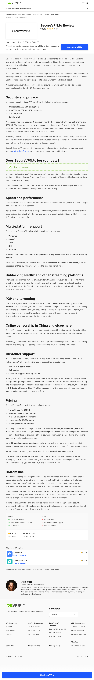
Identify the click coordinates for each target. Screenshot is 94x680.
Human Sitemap (34, 646)
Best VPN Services (21, 17)
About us (74, 642)
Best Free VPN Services (54, 624)
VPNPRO (13, 656)
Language (54, 608)
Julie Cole (26, 581)
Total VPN (9, 634)
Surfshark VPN (10, 630)
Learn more (54, 14)
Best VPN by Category (36, 623)
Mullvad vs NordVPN (77, 630)
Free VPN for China (55, 633)
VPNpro (8, 17)
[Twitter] (21, 656)
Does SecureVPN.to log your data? (19, 8)
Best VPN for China (34, 630)
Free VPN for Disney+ (56, 636)
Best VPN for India (33, 634)
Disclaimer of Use (78, 646)
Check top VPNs (74, 47)
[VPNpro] (14, 2)
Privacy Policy (54, 646)
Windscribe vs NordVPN (78, 634)
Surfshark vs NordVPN (78, 627)
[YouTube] (18, 656)
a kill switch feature (20, 151)
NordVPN (9, 627)
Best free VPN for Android (57, 629)
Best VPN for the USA (34, 627)
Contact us (10, 646)
